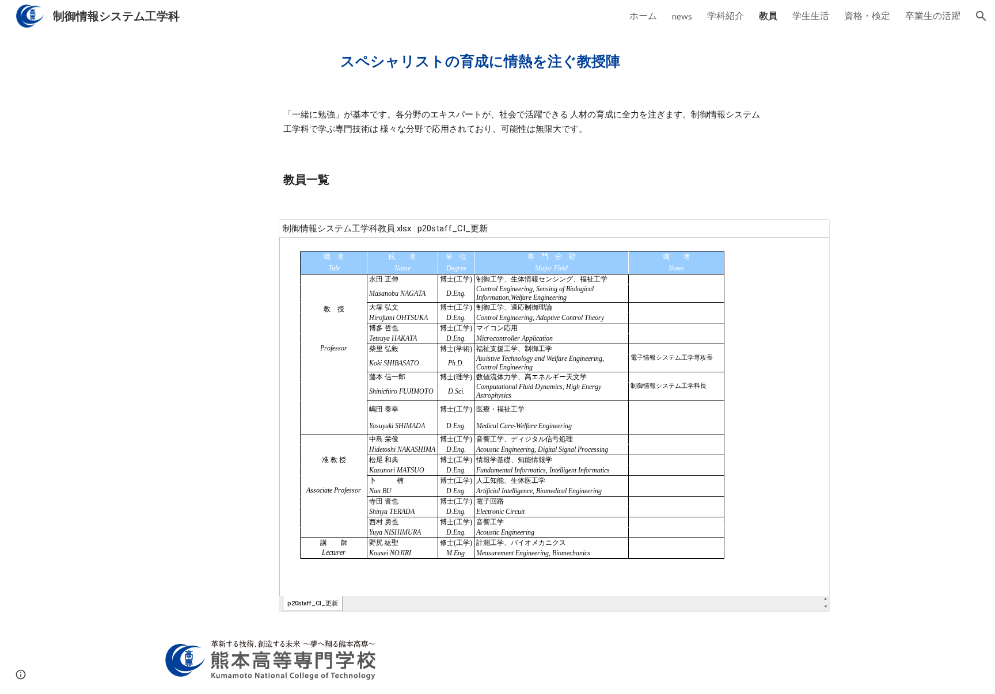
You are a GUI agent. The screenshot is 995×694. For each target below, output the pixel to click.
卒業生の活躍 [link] (932, 15)
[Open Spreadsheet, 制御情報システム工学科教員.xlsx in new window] (808, 234)
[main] (497, 60)
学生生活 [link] (810, 15)
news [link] (682, 16)
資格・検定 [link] (867, 15)
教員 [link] (768, 15)
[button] (981, 16)
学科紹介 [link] (725, 15)
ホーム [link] (643, 15)
